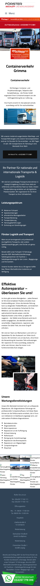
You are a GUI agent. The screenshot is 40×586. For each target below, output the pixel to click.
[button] (10, 13)
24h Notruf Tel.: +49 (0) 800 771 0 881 (20, 154)
